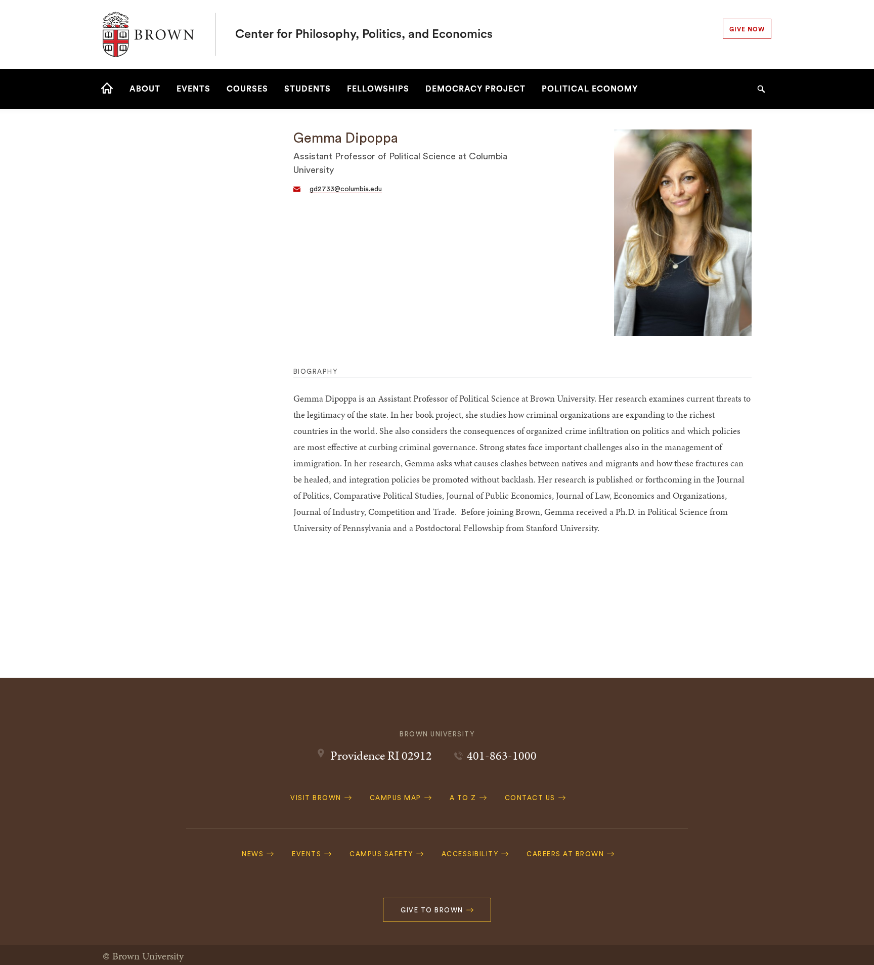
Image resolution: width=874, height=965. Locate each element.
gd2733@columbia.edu (346, 189)
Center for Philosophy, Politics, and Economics (364, 34)
